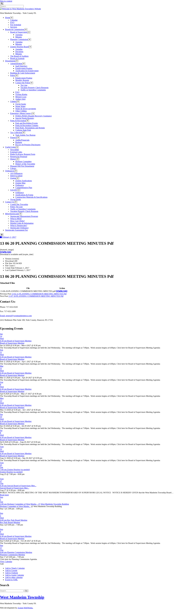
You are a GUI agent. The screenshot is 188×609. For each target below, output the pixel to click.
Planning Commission (19, 39)
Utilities (13, 101)
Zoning (13, 178)
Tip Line (23, 85)
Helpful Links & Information (22, 223)
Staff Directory (21, 66)
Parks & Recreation (18, 121)
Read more (4, 495)
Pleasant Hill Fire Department (22, 166)
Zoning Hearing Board (19, 47)
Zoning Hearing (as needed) (11, 472)
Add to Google (11, 570)
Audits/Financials (22, 140)
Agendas (19, 35)
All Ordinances (16, 173)
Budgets (18, 142)
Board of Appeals (17, 58)
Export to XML (11, 580)
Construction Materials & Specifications (31, 197)
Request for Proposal (18, 156)
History (13, 159)
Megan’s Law (20, 97)
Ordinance (19, 185)
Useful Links (10, 147)
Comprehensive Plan (23, 187)
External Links (16, 152)
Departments (10, 61)
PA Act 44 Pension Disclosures (27, 145)
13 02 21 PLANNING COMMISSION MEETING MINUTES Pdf (39, 294)
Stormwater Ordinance (19, 228)
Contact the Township (19, 204)
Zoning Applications (23, 181)
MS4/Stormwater (12, 214)
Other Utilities (21, 111)
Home (7, 17)
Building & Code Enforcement (22, 73)
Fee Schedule (15, 25)
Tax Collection (16, 132)
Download (5, 252)
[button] (2, 564)
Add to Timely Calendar (15, 568)
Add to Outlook (11, 573)
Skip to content (6, 1)
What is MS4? (16, 219)
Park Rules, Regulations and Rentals (30, 128)
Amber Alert (20, 99)
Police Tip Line (16, 207)
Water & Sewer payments (25, 109)
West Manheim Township (22, 597)
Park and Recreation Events (26, 123)
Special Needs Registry (24, 118)
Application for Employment (26, 71)
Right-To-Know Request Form (22, 154)
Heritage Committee (23, 161)
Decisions (19, 51)
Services (13, 27)
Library (13, 168)
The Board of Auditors (19, 56)
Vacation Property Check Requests (34, 87)
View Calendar (6, 561)
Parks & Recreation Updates (26, 125)
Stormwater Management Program (24, 216)
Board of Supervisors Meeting (12, 343)
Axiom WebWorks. (25, 608)
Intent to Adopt (16, 176)
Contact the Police (22, 83)
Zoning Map (20, 183)
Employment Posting (23, 68)
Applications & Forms (24, 195)
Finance (13, 137)
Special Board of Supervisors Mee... (14, 488)
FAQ (12, 22)
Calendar (14, 20)
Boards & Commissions (14, 29)
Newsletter (14, 150)
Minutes (18, 37)
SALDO (13, 190)
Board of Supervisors (18, 32)
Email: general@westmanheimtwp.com (16, 316)
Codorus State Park (23, 130)
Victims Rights (21, 94)
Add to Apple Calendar (14, 575)
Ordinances (9, 171)
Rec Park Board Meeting (10, 522)
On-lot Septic (20, 104)
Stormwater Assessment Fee (16, 230)
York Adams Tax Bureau (25, 135)
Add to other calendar (14, 577)
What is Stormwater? (18, 225)
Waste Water (20, 106)
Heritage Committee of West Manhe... (15, 506)
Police (12, 75)
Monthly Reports (22, 80)
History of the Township (25, 164)
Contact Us (9, 202)
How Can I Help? (17, 221)
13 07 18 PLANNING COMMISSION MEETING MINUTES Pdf (35, 296)
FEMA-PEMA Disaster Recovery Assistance (33, 116)
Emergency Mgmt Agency (21, 113)
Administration (16, 63)
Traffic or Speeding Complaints (33, 90)
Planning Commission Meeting (12, 555)
